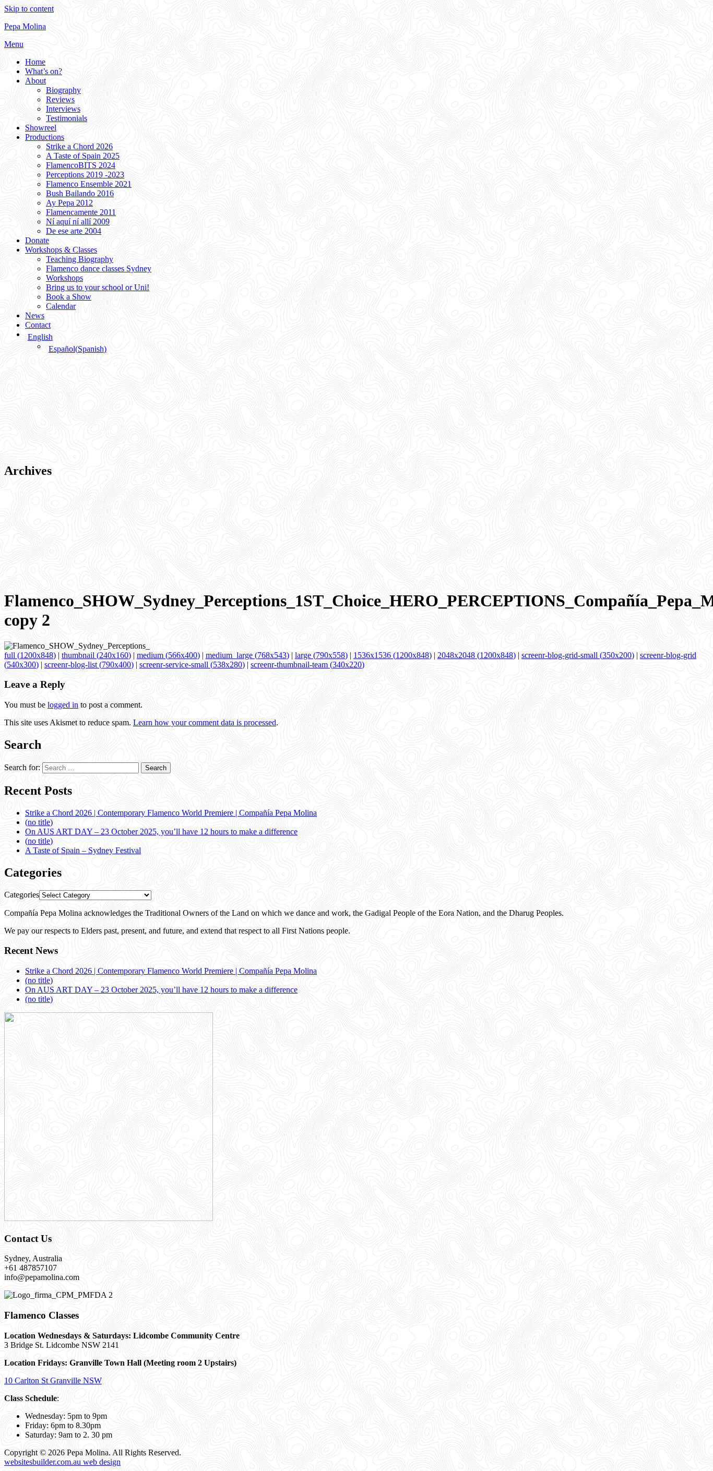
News (34, 315)
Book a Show (68, 296)
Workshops (64, 277)
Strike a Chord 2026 (79, 146)
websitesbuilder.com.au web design (62, 1461)
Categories (21, 894)
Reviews (60, 99)
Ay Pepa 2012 (69, 202)
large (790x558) (321, 655)
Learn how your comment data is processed (204, 722)
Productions (44, 137)
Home (35, 61)
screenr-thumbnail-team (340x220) (307, 664)
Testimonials (66, 118)
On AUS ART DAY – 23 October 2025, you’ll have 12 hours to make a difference (161, 831)
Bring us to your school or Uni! (97, 287)
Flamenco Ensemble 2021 (89, 184)
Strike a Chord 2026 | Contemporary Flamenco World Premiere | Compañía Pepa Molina (171, 812)
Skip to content (29, 8)
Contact (38, 324)
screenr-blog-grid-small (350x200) (577, 655)
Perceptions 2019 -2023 (85, 174)
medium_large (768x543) (247, 655)
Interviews (63, 108)
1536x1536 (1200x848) (392, 655)
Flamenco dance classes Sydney (98, 268)
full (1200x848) (30, 655)
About (35, 80)
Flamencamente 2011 (81, 212)
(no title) (39, 822)
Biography (63, 90)
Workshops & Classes (61, 249)
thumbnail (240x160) (96, 655)
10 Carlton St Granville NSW (53, 1380)
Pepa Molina (25, 26)
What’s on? (43, 71)
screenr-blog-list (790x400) (89, 664)
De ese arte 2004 (73, 230)
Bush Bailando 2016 (80, 193)
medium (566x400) (168, 655)
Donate (37, 240)
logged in (62, 704)
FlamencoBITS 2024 (80, 165)
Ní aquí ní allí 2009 (78, 221)
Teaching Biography (79, 259)
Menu (13, 44)
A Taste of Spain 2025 (83, 155)
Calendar (61, 306)
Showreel (40, 127)
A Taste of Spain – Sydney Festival (83, 850)
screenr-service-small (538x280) (192, 664)
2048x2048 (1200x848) (476, 655)
